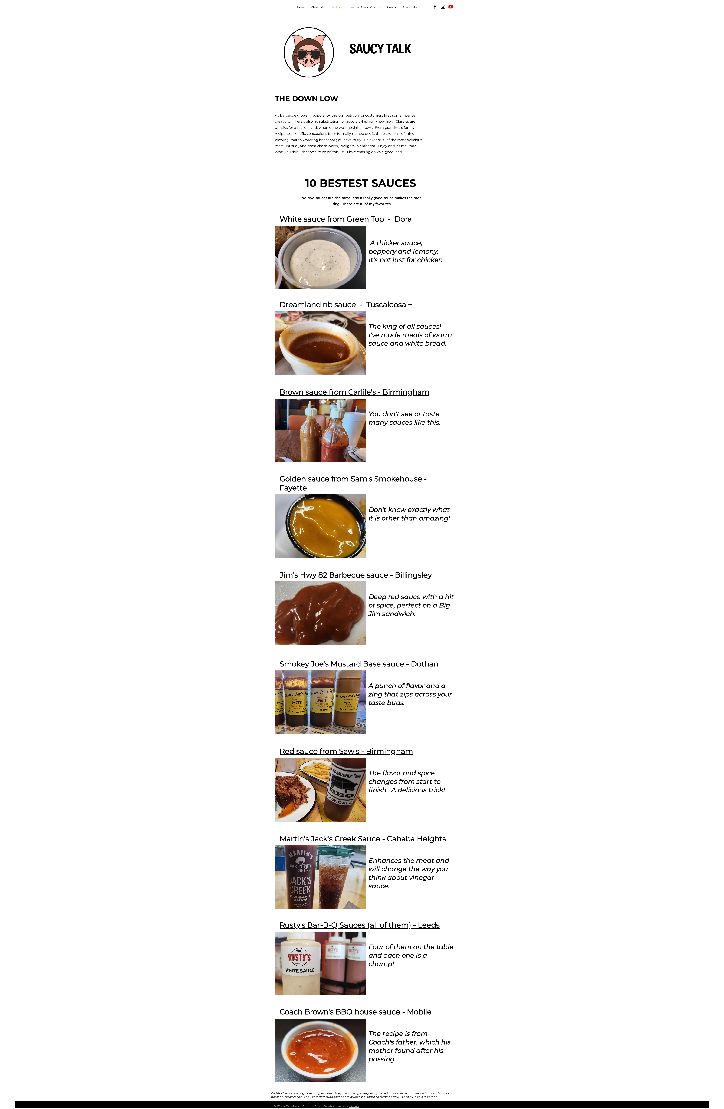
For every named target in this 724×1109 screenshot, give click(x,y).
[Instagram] (443, 7)
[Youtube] (451, 7)
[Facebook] (435, 7)
